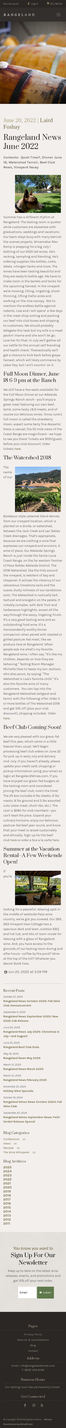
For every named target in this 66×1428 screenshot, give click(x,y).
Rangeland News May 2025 (22, 1058)
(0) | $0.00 (56, 3)
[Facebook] (25, 1405)
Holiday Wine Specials (18, 1091)
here (17, 449)
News (10, 1143)
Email (14, 1289)
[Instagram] (33, 1405)
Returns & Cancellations (33, 1339)
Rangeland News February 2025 (25, 1080)
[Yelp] (41, 1405)
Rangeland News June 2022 (32, 142)
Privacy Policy (33, 1334)
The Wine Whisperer (19, 1152)
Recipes (11, 1148)
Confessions (14, 1139)
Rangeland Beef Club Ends (21, 1047)
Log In (34, 3)
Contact (33, 1350)
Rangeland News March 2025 (23, 1069)
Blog (33, 1345)
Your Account (11, 3)
